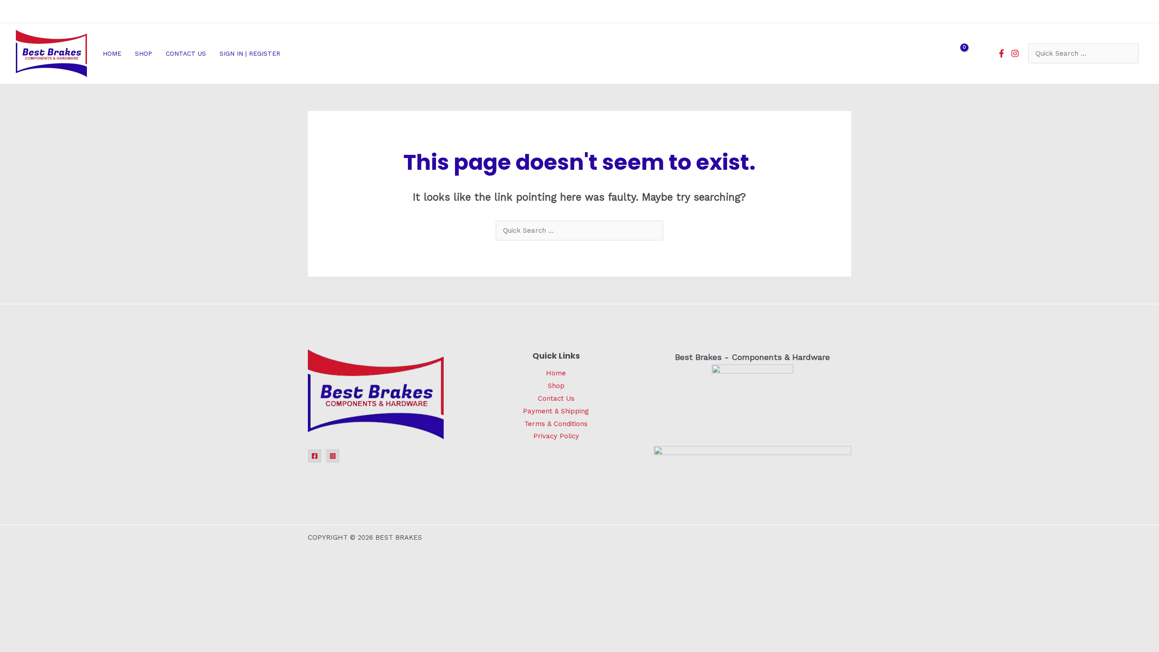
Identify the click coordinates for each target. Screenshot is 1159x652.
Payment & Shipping (556, 411)
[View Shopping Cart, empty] (958, 53)
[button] (284, 53)
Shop (556, 386)
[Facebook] (1001, 53)
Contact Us (556, 398)
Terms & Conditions (556, 424)
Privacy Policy (556, 436)
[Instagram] (1015, 53)
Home (556, 373)
